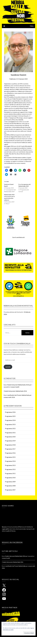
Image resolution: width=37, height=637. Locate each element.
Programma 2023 (10, 424)
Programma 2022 (10, 428)
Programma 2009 (10, 481)
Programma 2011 (10, 473)
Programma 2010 (10, 477)
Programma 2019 (10, 441)
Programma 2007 (10, 490)
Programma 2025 (10, 416)
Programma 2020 (10, 436)
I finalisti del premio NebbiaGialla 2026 (15, 391)
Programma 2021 (10, 432)
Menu (31, 26)
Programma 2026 (10, 412)
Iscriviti (8, 367)
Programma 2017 (10, 449)
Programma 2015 (10, 457)
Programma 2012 (10, 469)
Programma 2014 (10, 461)
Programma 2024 (10, 420)
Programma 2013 (10, 465)
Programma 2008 (10, 486)
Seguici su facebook (12, 542)
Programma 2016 (10, 453)
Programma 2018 (10, 445)
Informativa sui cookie (8, 629)
